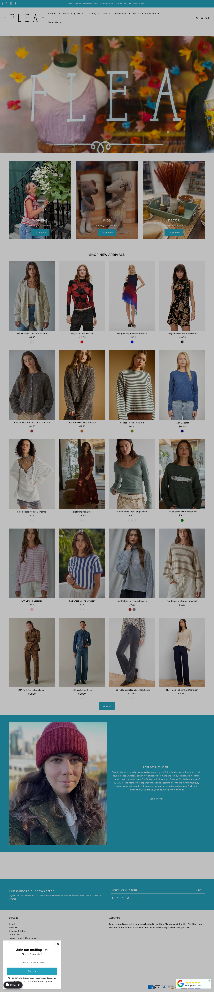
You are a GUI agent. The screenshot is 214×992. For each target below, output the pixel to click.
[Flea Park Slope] (180, 987)
